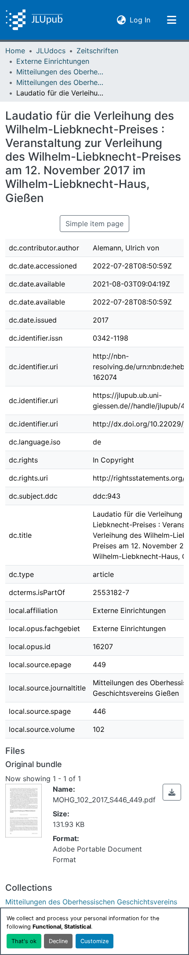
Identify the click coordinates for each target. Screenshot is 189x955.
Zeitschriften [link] (97, 50)
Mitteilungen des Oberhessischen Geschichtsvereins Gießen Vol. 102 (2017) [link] (60, 82)
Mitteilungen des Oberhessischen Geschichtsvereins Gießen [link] (60, 71)
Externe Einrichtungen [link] (52, 61)
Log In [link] (140, 19)
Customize (94, 941)
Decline (58, 941)
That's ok (23, 941)
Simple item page (94, 223)
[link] (172, 792)
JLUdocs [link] (50, 50)
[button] (34, 20)
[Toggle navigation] (171, 19)
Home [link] (15, 50)
